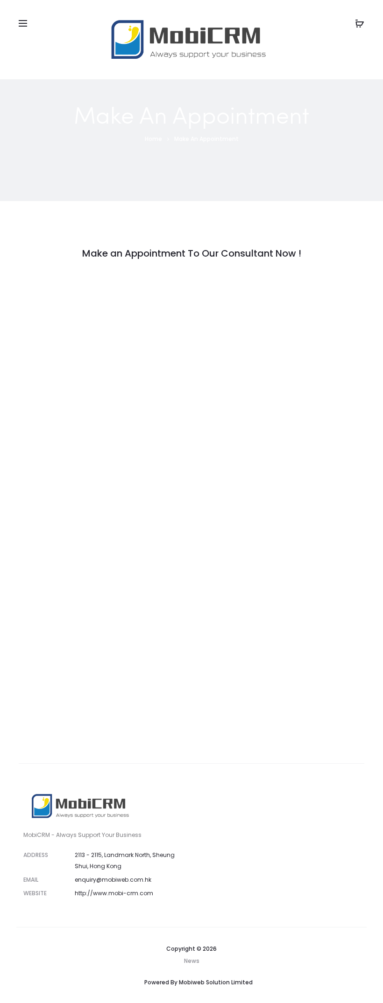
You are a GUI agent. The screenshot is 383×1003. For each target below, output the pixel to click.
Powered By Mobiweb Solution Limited (198, 982)
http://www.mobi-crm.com (114, 893)
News (191, 961)
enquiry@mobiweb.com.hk (113, 880)
